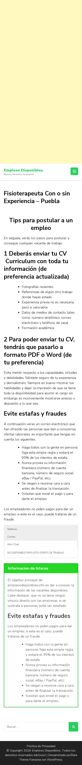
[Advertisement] (41, 41)
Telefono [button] (12, 529)
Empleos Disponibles (23, 170)
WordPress (54, 760)
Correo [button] (11, 537)
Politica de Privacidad (41, 746)
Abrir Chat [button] (13, 544)
